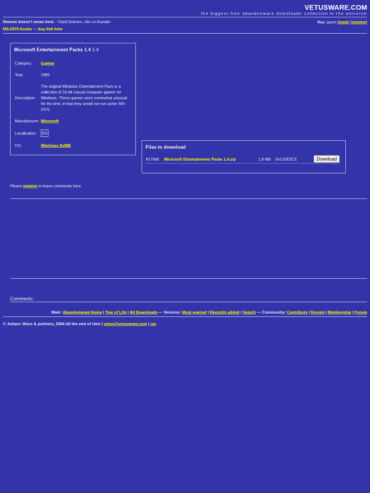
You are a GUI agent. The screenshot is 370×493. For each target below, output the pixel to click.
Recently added (225, 312)
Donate (317, 312)
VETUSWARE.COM (336, 7)
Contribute (297, 312)
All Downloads (144, 312)
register (359, 22)
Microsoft (50, 121)
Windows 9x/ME (56, 145)
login (343, 22)
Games (47, 63)
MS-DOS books (17, 29)
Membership (339, 312)
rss (153, 324)
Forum (360, 312)
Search (249, 312)
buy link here (50, 29)
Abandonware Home (82, 312)
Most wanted (194, 312)
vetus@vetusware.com (125, 324)
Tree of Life (115, 312)
